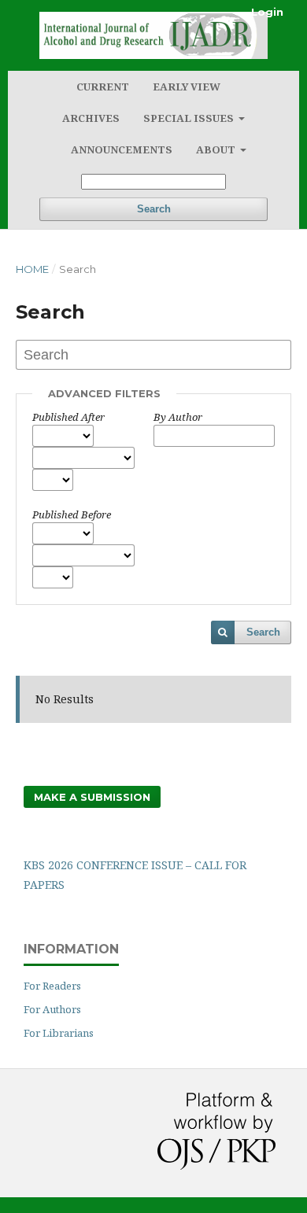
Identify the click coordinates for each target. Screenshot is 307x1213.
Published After (68, 417)
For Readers (52, 986)
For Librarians (59, 1033)
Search (154, 209)
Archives (91, 118)
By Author (178, 417)
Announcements (121, 149)
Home (32, 269)
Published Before (71, 514)
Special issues (189, 118)
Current (102, 86)
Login (267, 12)
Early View (186, 86)
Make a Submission (92, 797)
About (217, 149)
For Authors (52, 1009)
